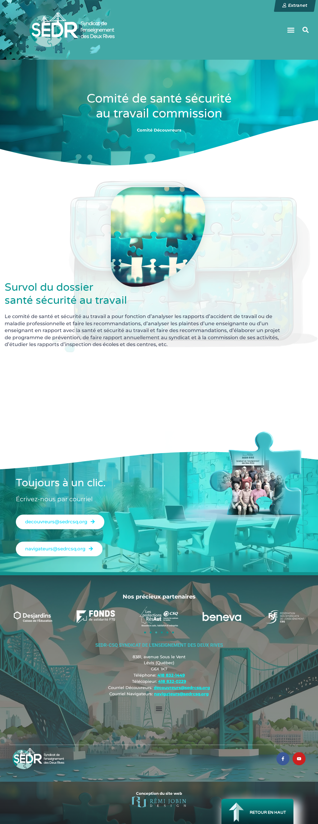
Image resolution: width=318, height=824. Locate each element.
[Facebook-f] (282, 758)
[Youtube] (299, 758)
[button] (291, 30)
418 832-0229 (172, 681)
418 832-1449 (171, 675)
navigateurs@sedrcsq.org (181, 693)
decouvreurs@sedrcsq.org (182, 687)
